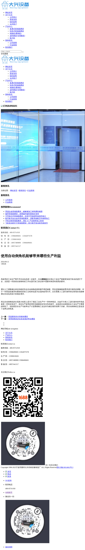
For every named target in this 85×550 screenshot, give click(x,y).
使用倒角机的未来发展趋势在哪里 (21, 319)
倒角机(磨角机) (15, 33)
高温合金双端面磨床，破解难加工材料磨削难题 (23, 211)
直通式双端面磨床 (17, 29)
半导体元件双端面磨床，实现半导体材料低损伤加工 (25, 216)
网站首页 (8, 12)
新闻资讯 (8, 40)
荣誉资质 (13, 19)
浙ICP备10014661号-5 (65, 467)
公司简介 (13, 17)
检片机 (12, 38)
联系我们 (8, 47)
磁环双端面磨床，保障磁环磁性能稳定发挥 (22, 214)
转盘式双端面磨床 (17, 31)
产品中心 (8, 26)
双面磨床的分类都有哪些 (18, 317)
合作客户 (13, 24)
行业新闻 (13, 45)
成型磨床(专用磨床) (17, 36)
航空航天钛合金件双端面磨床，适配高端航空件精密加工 (27, 218)
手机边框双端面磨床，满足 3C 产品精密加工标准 (24, 221)
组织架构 (13, 22)
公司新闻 (13, 43)
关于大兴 (8, 15)
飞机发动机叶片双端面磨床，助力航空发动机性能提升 (26, 223)
